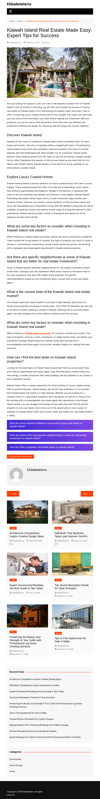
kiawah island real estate (21, 456)
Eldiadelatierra (19, 4)
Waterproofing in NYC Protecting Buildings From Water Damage (39, 725)
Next (85, 494)
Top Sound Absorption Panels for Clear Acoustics (32, 697)
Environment (15, 759)
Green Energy (16, 765)
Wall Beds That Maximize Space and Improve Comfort (34, 685)
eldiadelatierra (15, 42)
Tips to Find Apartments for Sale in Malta (28, 713)
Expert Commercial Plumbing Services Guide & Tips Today (37, 691)
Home (47, 42)
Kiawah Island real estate (37, 333)
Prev (15, 494)
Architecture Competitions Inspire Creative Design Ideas (35, 679)
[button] (50, 425)
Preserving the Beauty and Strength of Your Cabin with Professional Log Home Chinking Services (46, 705)
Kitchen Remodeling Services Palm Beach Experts (33, 731)
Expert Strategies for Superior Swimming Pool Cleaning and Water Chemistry (45, 737)
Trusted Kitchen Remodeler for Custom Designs (32, 719)
